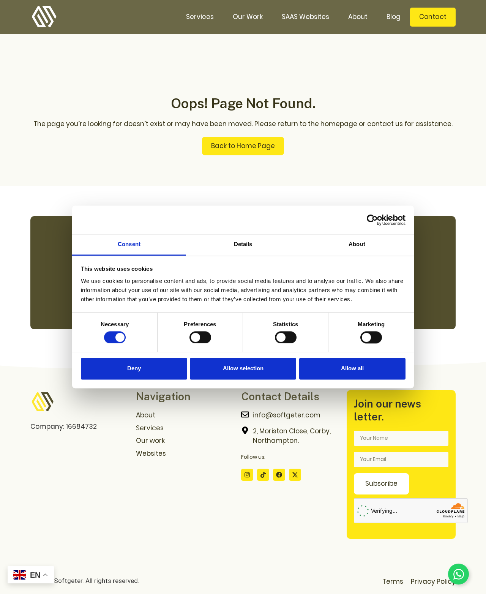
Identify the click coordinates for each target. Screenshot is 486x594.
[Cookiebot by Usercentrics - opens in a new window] (372, 220)
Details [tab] (243, 244)
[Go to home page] (42, 402)
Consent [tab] (129, 244)
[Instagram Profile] (247, 475)
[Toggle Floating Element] (458, 574)
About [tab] (357, 244)
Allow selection (243, 368)
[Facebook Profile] (279, 475)
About (358, 16)
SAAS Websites (305, 16)
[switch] (200, 337)
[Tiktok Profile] (263, 475)
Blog (394, 16)
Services (200, 16)
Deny (134, 368)
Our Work (248, 16)
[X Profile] (295, 475)
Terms (392, 581)
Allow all (352, 368)
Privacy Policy (433, 581)
